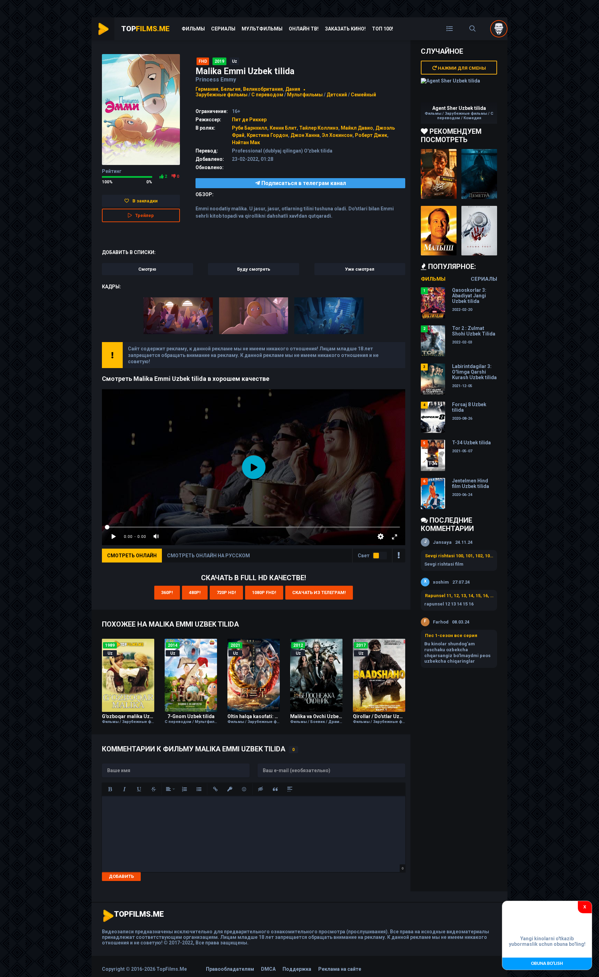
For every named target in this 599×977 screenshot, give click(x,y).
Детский (337, 94)
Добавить (121, 876)
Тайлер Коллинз (318, 128)
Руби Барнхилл (249, 128)
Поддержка (297, 969)
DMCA (268, 969)
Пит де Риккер (249, 119)
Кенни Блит (283, 128)
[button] (109, 789)
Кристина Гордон (267, 135)
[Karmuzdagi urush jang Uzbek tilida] (439, 174)
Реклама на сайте (339, 969)
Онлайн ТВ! (304, 29)
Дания (292, 89)
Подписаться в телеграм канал (303, 183)
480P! (195, 592)
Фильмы (193, 29)
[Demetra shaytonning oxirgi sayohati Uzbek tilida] (479, 174)
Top (145, 29)
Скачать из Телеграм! (319, 592)
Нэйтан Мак (246, 142)
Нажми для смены (461, 68)
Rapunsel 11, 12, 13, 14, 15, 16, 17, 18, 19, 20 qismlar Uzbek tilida (459, 595)
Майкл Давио (357, 128)
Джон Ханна (305, 135)
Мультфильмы (262, 29)
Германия (207, 89)
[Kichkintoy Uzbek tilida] (439, 231)
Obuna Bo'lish (547, 963)
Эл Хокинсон (337, 135)
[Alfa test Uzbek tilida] (479, 231)
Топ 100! (382, 29)
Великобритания (263, 89)
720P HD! (226, 592)
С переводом (267, 94)
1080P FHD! (264, 592)
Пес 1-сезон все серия (451, 635)
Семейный (363, 94)
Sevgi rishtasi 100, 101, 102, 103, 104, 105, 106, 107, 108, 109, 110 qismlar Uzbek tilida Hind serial (459, 555)
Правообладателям (230, 969)
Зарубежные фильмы (222, 94)
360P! (167, 592)
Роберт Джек (371, 135)
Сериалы (223, 29)
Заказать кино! (345, 29)
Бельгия (231, 89)
